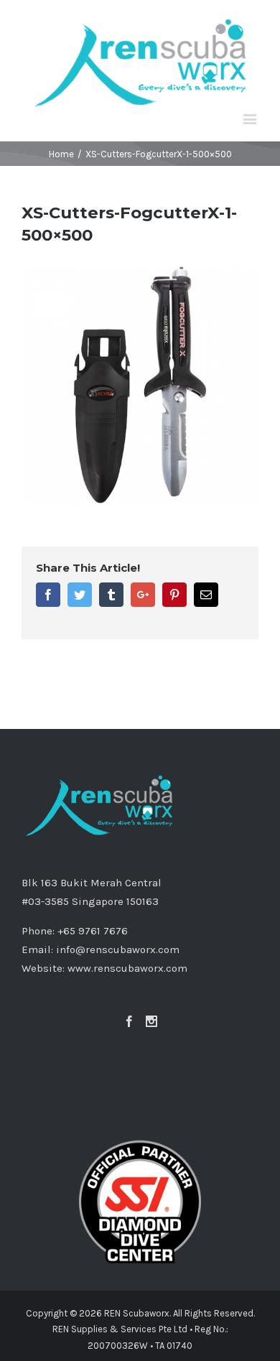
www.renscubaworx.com (127, 968)
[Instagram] (151, 1021)
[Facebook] (129, 1021)
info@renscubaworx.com (117, 949)
